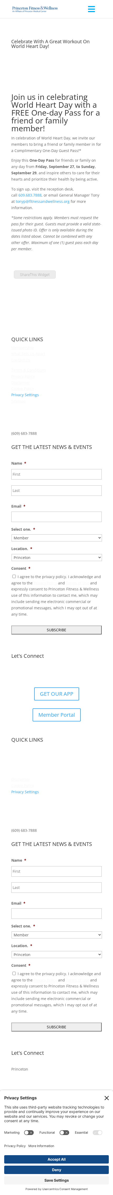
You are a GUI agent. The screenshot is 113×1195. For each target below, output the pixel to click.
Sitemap (18, 401)
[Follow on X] (51, 673)
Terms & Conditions (28, 369)
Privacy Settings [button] (25, 394)
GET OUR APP (56, 693)
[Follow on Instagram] (62, 673)
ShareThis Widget (35, 274)
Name (18, 463)
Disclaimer (20, 382)
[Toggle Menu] (91, 9)
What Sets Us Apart (28, 353)
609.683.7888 (30, 195)
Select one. (23, 529)
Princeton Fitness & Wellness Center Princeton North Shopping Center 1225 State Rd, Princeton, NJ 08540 (43, 417)
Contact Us (20, 359)
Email (18, 506)
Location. (21, 548)
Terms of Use (77, 582)
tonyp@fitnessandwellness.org (43, 201)
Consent (20, 568)
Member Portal (56, 714)
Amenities (20, 754)
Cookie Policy (22, 388)
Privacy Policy (23, 376)
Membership (22, 347)
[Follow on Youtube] (72, 673)
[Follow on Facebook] (41, 673)
